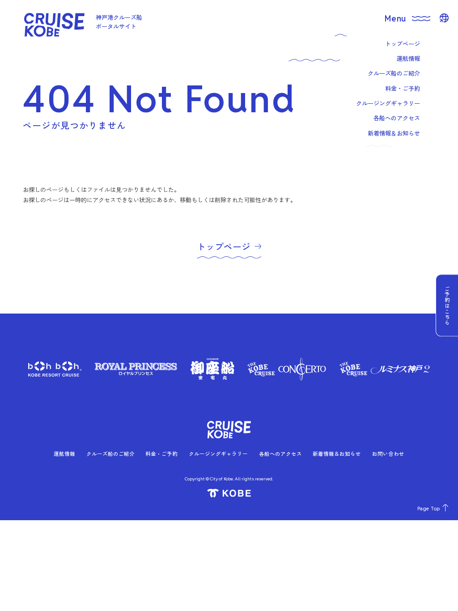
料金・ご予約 (161, 453)
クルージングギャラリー (218, 453)
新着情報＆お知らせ (337, 453)
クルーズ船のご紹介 (110, 453)
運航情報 (64, 453)
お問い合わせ (388, 453)
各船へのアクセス (280, 453)
